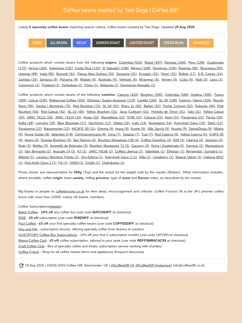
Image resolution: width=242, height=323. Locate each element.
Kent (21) (172, 117)
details (55, 206)
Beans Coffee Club (32, 240)
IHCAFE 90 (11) (83, 129)
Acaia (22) (91, 117)
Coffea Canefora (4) (156, 140)
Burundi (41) (65, 74)
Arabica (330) (201, 94)
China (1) (91, 85)
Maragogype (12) (57, 129)
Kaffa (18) (26, 123)
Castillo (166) (147, 100)
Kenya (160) (38, 68)
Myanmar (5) (149, 79)
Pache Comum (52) (178, 106)
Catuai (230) (37, 100)
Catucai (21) (153, 117)
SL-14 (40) (76, 111)
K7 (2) (81, 151)
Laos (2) (216, 79)
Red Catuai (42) (53, 111)
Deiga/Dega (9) (200, 129)
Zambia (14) (27, 79)
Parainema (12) (30, 129)
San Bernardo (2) (38, 151)
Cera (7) (114, 134)
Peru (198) (196, 62)
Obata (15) (121, 123)
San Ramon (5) (84, 140)
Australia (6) (107, 79)
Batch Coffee (28, 212)
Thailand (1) (50, 85)
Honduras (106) (165, 68)
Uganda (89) (28, 74)
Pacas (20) (214, 117)
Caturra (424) (127, 94)
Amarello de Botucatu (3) (69, 146)
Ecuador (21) (149, 74)
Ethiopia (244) (175, 62)
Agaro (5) (32, 140)
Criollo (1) (92, 163)
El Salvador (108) (116, 68)
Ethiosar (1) (175, 151)
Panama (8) (69, 79)
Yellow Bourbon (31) (101, 111)
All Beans (58, 43)
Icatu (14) (139, 123)
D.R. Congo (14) (210, 74)
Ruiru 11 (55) (131, 106)
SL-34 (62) (111, 106)
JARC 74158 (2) (101, 151)
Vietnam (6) (128, 79)
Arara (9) (122, 129)
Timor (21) (169, 74)
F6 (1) (63, 163)
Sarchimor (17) (99, 123)
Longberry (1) (163, 157)
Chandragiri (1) (113, 163)
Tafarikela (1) (154, 151)
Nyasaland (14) (160, 123)
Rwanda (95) (188, 68)
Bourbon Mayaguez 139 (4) (118, 140)
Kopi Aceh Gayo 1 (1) (40, 163)
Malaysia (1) (109, 85)
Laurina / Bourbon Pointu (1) (57, 157)
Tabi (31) (194, 111)
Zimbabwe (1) (71, 85)
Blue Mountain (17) (71, 123)
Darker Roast (108, 43)
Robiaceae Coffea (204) (67, 100)
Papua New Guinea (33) (95, 74)
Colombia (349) (177, 94)
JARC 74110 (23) (68, 117)
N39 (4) (178, 140)
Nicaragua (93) (211, 68)
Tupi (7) (147, 134)
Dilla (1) (145, 157)
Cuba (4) (186, 79)
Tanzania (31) (126, 74)
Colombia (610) (131, 62)
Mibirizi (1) (26, 157)
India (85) (47, 74)
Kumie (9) (138, 129)
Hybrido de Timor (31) (168, 111)
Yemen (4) (169, 79)
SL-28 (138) (168, 100)
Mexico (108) (141, 68)
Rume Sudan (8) (37, 134)
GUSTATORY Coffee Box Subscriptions (47, 235)
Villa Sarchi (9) (158, 129)
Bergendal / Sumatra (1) (204, 151)
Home (37, 43)
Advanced (201, 43)
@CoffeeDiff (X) (122, 265)
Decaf (82, 43)
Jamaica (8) (48, 79)
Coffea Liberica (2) (129, 151)
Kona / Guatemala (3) (167, 146)
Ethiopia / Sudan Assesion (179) (111, 100)
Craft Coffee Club (31, 246)
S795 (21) (134, 117)
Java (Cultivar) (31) (134, 111)
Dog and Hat (27, 229)
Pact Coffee (27, 223)
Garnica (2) (194, 146)
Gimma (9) (105, 129)
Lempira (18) (45, 123)
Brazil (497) (153, 62)
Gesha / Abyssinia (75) (53, 106)
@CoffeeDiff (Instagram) (153, 265)
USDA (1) (76, 163)
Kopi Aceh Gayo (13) (190, 123)
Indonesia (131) (61, 68)
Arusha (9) (179, 129)
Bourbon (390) (151, 94)
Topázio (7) (131, 134)
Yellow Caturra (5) (193, 134)
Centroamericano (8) (90, 134)
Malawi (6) (88, 79)
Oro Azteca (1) (92, 157)
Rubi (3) (24, 146)
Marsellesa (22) (113, 117)
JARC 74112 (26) (40, 117)
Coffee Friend (28, 252)
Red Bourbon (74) (86, 106)
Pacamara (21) (192, 117)
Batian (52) (152, 106)
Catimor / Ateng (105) (195, 100)
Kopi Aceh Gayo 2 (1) (121, 157)
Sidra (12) (215, 123)
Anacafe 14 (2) (64, 151)
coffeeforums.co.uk (70, 191)
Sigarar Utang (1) (188, 157)
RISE (22, 218)
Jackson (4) (214, 140)
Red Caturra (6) (166, 134)
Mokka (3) (40, 146)
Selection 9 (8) (62, 134)
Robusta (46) (205, 106)
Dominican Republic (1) (137, 85)
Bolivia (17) (187, 74)
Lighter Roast (142, 43)
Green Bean (173, 43)
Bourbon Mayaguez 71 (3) (109, 146)
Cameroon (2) (28, 85)
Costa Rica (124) (87, 68)
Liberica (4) (194, 140)
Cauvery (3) (140, 146)
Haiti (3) (201, 79)
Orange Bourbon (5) (56, 140)
